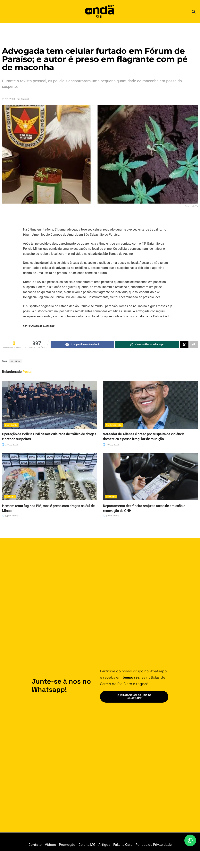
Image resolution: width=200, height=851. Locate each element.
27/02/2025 (11, 444)
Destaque (11, 425)
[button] (193, 12)
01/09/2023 (8, 99)
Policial (25, 99)
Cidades (10, 497)
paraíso (15, 361)
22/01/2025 (112, 516)
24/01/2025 (11, 516)
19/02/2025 (112, 444)
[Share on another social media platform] (193, 344)
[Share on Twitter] (184, 344)
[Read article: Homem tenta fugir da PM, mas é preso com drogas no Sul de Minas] (49, 476)
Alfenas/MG (114, 425)
